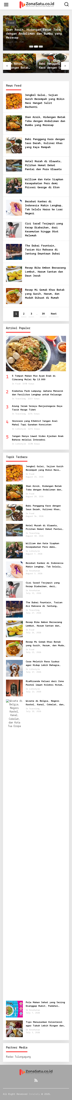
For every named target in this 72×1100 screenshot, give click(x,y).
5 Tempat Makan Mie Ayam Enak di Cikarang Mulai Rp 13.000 (34, 378)
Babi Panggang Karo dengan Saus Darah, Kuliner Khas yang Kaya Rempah (52, 66)
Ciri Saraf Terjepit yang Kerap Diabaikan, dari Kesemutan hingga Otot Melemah (43, 585)
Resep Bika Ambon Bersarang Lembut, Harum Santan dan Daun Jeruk (45, 271)
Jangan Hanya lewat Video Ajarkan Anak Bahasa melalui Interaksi (37, 438)
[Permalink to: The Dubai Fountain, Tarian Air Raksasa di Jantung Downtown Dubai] (14, 251)
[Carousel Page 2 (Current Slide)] (36, 47)
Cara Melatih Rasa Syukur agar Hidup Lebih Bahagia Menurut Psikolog (42, 663)
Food (11, 22)
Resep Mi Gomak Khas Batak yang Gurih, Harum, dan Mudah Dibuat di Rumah (44, 293)
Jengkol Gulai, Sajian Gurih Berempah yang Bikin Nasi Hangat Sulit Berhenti (44, 468)
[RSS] (36, 1080)
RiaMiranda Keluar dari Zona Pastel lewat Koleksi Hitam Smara (45, 683)
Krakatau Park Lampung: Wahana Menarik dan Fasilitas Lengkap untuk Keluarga (37, 393)
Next (54, 313)
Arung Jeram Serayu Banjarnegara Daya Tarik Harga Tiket (37, 408)
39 (43, 313)
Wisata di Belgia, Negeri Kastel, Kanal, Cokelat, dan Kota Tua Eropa (44, 703)
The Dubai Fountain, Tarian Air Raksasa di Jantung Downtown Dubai (42, 249)
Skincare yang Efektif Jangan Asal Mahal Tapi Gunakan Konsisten (35, 423)
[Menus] (6, 5)
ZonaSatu (34, 1094)
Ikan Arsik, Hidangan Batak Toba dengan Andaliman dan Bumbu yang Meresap (34, 33)
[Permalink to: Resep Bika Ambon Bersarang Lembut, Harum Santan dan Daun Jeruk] (14, 273)
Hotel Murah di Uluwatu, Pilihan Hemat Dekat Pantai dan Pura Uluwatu (43, 165)
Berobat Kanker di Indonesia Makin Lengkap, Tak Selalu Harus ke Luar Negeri (44, 565)
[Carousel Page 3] (41, 47)
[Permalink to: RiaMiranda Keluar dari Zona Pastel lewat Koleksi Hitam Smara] (14, 687)
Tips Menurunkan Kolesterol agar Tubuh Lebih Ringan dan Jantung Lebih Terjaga (45, 1024)
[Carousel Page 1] (31, 47)
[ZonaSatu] (37, 4)
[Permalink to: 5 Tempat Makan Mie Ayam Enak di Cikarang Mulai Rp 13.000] (36, 353)
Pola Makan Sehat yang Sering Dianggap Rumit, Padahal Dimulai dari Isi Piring (45, 1004)
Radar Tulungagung (18, 1056)
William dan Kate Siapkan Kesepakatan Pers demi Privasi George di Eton (44, 183)
